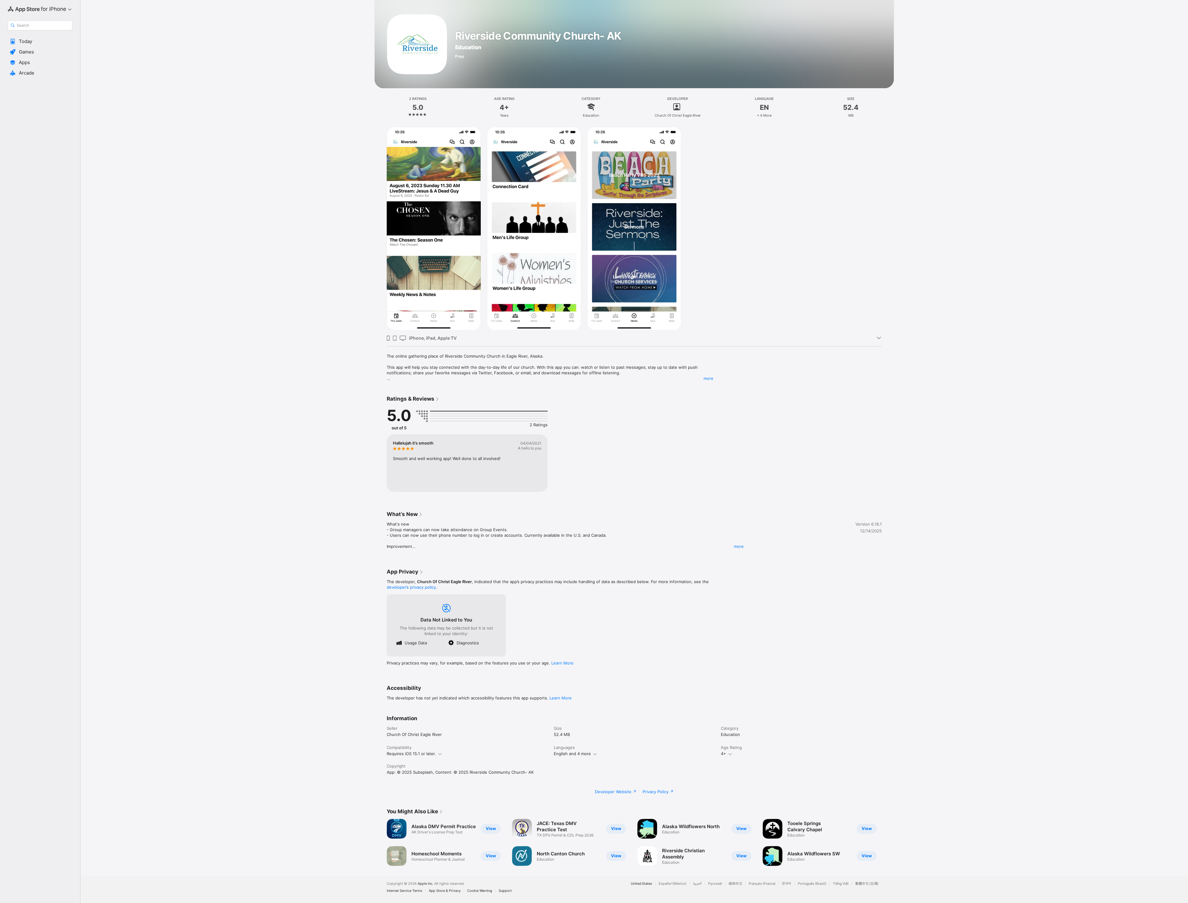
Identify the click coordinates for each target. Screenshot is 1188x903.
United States (641, 883)
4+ (723, 753)
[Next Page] (888, 842)
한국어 (786, 883)
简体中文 (735, 883)
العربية (697, 883)
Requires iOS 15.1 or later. (411, 753)
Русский (715, 883)
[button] (40, 41)
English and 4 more (572, 753)
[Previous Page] (380, 842)
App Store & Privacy (445, 890)
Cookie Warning (479, 890)
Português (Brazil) (812, 883)
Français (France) (762, 883)
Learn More (562, 662)
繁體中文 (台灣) (867, 883)
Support (505, 890)
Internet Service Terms (404, 890)
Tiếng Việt (841, 883)
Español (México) (673, 883)
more (708, 378)
